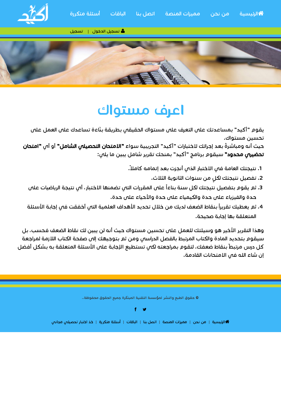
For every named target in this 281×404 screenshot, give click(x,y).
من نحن (219, 13)
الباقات (118, 13)
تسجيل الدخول (106, 31)
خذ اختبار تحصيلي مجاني (72, 321)
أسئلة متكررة (85, 13)
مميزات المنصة (182, 13)
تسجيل (77, 31)
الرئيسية (249, 13)
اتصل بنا (145, 13)
